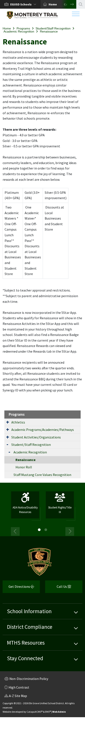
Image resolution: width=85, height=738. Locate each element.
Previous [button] (15, 531)
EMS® (48, 711)
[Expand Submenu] (7, 422)
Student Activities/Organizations (36, 437)
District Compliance (29, 626)
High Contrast (18, 687)
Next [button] (68, 4)
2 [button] (46, 530)
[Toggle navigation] (75, 15)
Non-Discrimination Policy (26, 679)
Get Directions (17, 588)
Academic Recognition (18, 31)
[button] (24, 4)
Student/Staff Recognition (53, 28)
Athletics (18, 422)
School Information (29, 611)
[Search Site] (80, 4)
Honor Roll (23, 467)
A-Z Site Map (15, 696)
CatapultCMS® (34, 711)
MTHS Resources (26, 642)
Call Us (56, 588)
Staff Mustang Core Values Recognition (42, 474)
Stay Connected (25, 658)
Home (53, 4)
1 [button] (39, 530)
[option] (20, 4)
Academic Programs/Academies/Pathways (42, 429)
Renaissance (49, 31)
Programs (23, 28)
